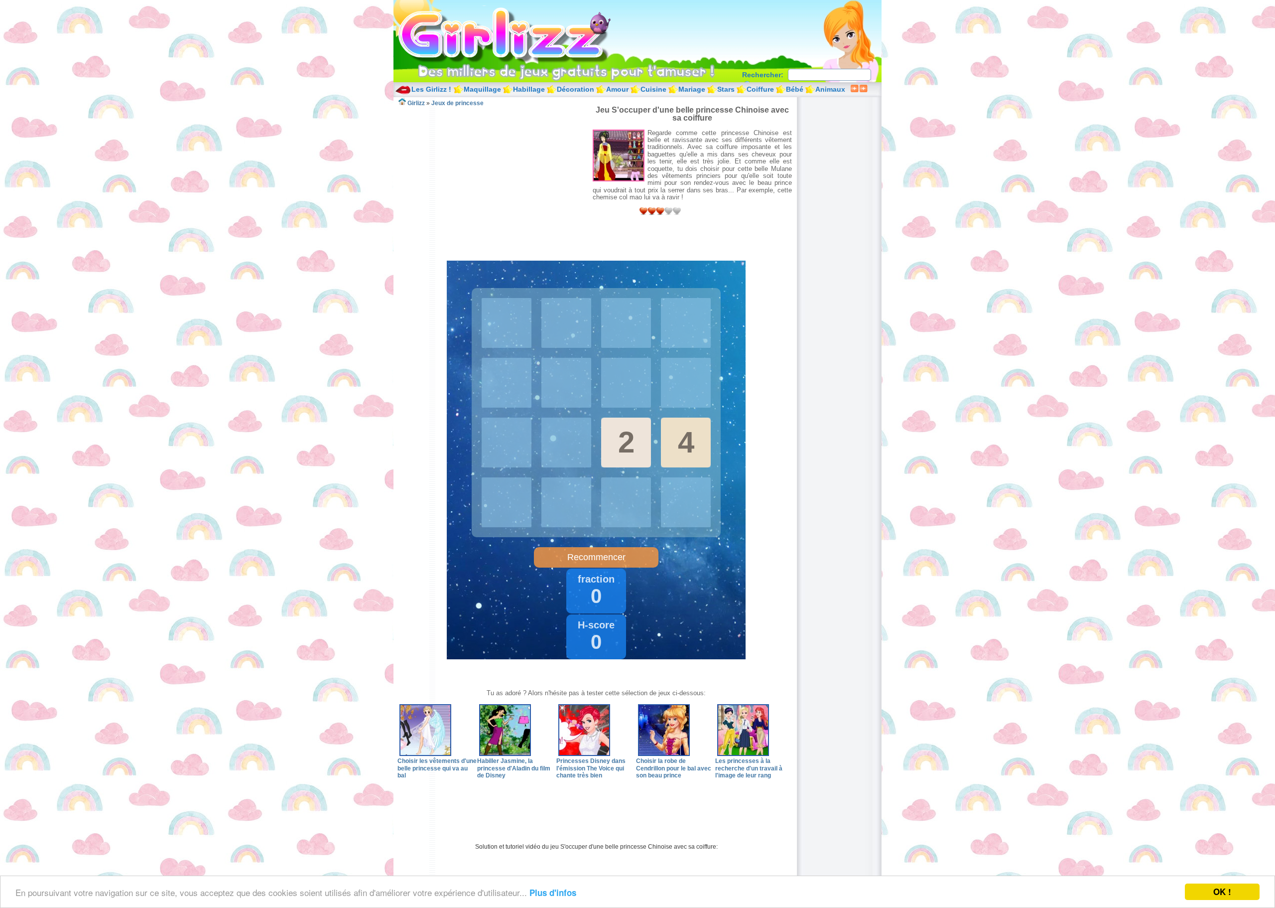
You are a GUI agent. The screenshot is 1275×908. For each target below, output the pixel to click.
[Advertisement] (495, 176)
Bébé (794, 89)
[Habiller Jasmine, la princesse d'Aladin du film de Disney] (505, 754)
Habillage (529, 89)
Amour (617, 89)
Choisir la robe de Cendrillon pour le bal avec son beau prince (673, 768)
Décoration (575, 89)
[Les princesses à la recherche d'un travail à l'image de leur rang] (743, 754)
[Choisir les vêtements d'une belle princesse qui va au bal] (425, 754)
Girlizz (515, 35)
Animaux (830, 89)
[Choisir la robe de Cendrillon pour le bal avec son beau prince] (664, 754)
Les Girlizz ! (431, 89)
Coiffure (760, 89)
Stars (726, 89)
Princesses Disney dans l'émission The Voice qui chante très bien (591, 768)
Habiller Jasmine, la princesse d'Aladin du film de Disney (513, 768)
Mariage (691, 89)
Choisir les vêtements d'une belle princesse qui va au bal (437, 768)
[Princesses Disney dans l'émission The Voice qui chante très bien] (584, 754)
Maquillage (482, 89)
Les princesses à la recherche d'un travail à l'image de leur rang (748, 768)
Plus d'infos (552, 893)
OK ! (1222, 892)
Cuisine (653, 89)
